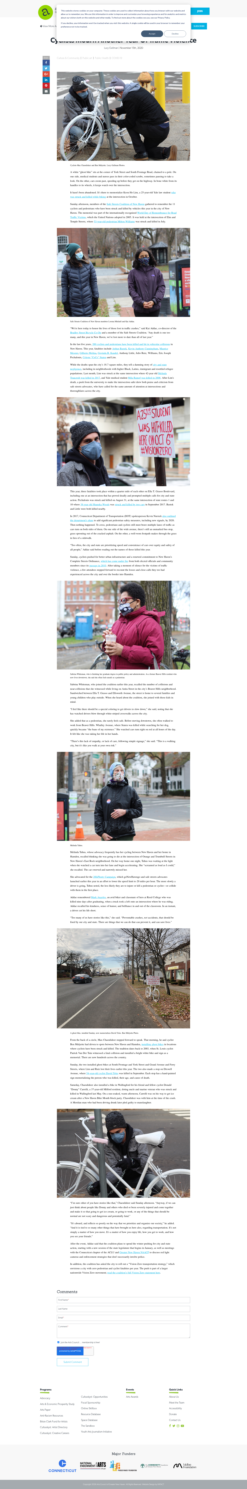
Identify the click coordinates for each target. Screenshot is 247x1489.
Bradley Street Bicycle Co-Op (85, 332)
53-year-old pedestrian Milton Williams (114, 221)
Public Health (102, 57)
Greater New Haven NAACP (134, 1252)
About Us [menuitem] (174, 1396)
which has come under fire (114, 561)
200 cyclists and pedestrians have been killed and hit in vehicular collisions (131, 344)
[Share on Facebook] (46, 62)
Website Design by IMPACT (153, 1484)
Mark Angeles (98, 897)
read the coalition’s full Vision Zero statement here (133, 1272)
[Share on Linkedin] (46, 80)
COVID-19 (117, 57)
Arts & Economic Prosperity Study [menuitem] (57, 1403)
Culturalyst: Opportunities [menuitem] (94, 1396)
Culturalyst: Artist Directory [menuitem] (53, 1427)
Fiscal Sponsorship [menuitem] (90, 1402)
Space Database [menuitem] (89, 1420)
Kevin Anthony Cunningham (143, 348)
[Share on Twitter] (46, 68)
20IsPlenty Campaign (104, 876)
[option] (62, 1466)
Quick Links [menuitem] (176, 1389)
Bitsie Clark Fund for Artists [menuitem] (53, 1421)
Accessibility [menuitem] (175, 1408)
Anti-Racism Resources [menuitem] (51, 1415)
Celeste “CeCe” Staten (94, 357)
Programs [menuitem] (45, 1389)
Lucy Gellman (111, 47)
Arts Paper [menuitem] (45, 1409)
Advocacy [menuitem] (45, 1398)
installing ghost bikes (153, 1044)
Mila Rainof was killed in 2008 (144, 377)
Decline (175, 33)
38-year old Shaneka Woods (94, 504)
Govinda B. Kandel (108, 353)
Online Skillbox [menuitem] (89, 1408)
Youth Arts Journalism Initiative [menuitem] (96, 1431)
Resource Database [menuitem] (91, 1414)
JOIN (200, 11)
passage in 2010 (97, 565)
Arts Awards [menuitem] (132, 1396)
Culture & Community (68, 57)
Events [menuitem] (130, 1389)
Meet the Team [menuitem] (176, 1402)
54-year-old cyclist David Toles (102, 1073)
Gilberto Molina (88, 353)
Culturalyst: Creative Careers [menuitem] (54, 1433)
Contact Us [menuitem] (175, 1420)
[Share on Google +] (46, 74)
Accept (152, 33)
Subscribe (199, 26)
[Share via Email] (46, 91)
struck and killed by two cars (130, 504)
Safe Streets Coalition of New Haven (126, 204)
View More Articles (52, 26)
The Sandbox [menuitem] (88, 1425)
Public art (87, 57)
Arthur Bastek (119, 348)
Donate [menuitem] (173, 1414)
